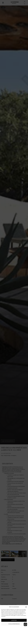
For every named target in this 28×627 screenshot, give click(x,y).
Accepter (14, 620)
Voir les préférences (14, 624)
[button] (26, 607)
